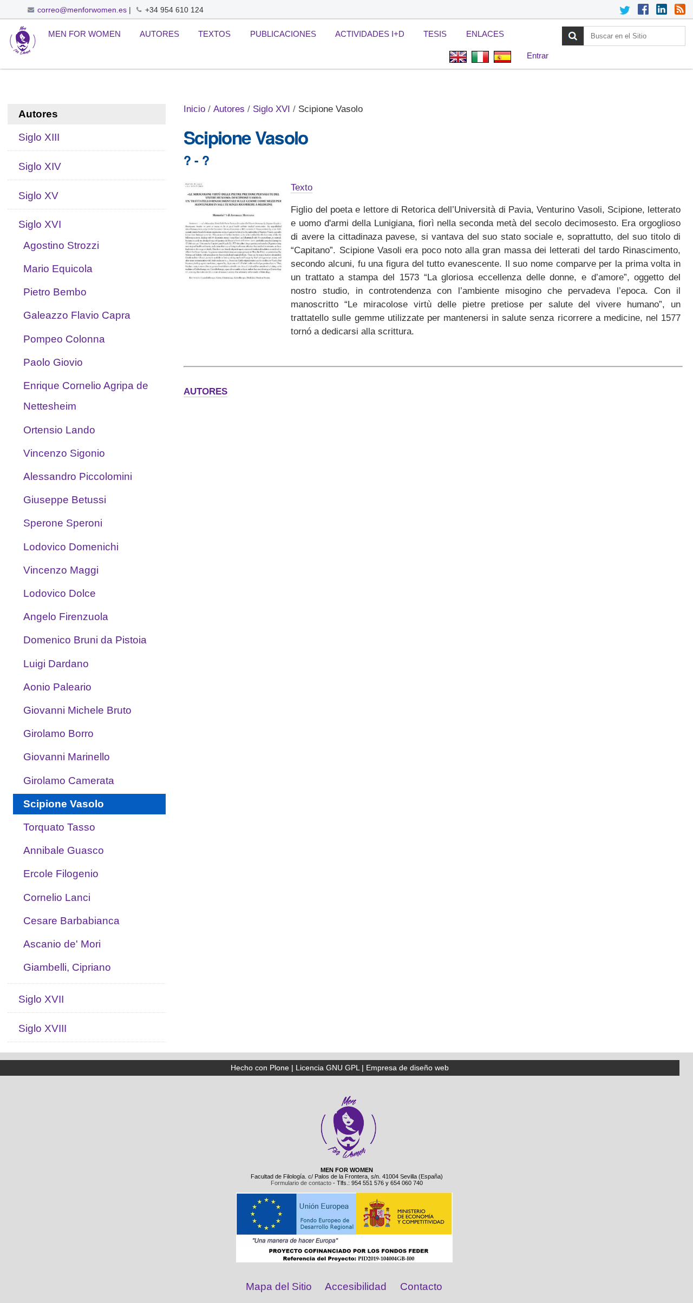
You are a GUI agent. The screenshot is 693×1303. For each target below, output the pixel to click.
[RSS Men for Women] (680, 10)
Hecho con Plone (260, 1067)
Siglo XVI (271, 109)
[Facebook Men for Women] (643, 10)
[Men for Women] (348, 1157)
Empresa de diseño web (407, 1067)
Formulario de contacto (301, 1183)
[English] (458, 58)
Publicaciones (283, 33)
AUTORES (205, 391)
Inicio (194, 109)
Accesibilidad (356, 1286)
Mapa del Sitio (279, 1286)
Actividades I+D (369, 33)
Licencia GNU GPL (327, 1067)
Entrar (537, 55)
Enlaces (485, 33)
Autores (159, 33)
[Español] (23, 40)
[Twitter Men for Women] (625, 10)
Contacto (421, 1286)
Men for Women (84, 33)
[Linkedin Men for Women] (661, 10)
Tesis (435, 33)
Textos (214, 33)
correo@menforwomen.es (82, 9)
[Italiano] (480, 58)
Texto (301, 187)
